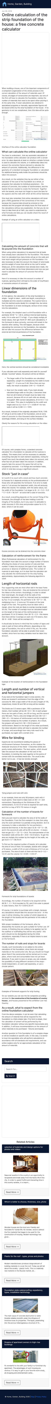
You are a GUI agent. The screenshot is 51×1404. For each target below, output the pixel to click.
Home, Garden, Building (19, 4)
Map (32, 1397)
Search (11, 1076)
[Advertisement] (25, 58)
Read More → (12, 1192)
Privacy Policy (41, 1397)
